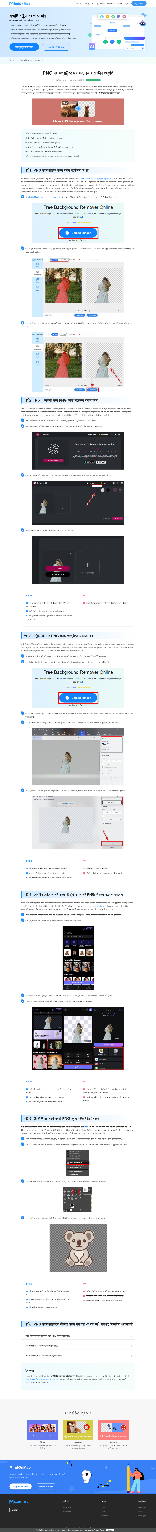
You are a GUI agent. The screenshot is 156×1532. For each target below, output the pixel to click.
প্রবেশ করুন (139, 3)
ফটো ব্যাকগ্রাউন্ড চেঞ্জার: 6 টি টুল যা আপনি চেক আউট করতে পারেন (113, 1446)
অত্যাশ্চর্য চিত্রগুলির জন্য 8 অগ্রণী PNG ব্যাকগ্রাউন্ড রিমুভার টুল (78, 1446)
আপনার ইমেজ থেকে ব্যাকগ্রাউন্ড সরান (94, 906)
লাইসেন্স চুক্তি (142, 1516)
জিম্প (86, 1126)
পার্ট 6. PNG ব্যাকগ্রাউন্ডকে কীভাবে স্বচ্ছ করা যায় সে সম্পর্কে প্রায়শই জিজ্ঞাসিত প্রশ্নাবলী (52, 156)
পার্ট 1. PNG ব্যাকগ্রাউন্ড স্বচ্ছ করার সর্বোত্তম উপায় (41, 133)
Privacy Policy (99, 1530)
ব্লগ (127, 3)
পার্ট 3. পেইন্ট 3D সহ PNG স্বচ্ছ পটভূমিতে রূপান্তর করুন (42, 142)
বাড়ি (13, 60)
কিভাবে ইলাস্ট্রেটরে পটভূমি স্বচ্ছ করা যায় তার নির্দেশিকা (42, 1446)
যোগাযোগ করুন (67, 1511)
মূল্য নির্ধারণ (100, 3)
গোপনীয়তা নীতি (142, 1507)
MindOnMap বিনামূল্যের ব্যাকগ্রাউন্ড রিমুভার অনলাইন (96, 178)
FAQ (120, 3)
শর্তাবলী (140, 1511)
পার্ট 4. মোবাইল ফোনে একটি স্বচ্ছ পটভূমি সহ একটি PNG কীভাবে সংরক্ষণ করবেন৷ (49, 147)
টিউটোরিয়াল (110, 3)
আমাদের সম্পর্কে (67, 1507)
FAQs (104, 1511)
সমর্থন (103, 1507)
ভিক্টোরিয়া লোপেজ (61, 80)
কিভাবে (22, 60)
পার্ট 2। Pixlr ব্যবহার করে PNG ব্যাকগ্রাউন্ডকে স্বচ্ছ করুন (43, 138)
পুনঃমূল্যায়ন (78, 1442)
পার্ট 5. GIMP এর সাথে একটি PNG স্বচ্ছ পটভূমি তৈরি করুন (43, 151)
